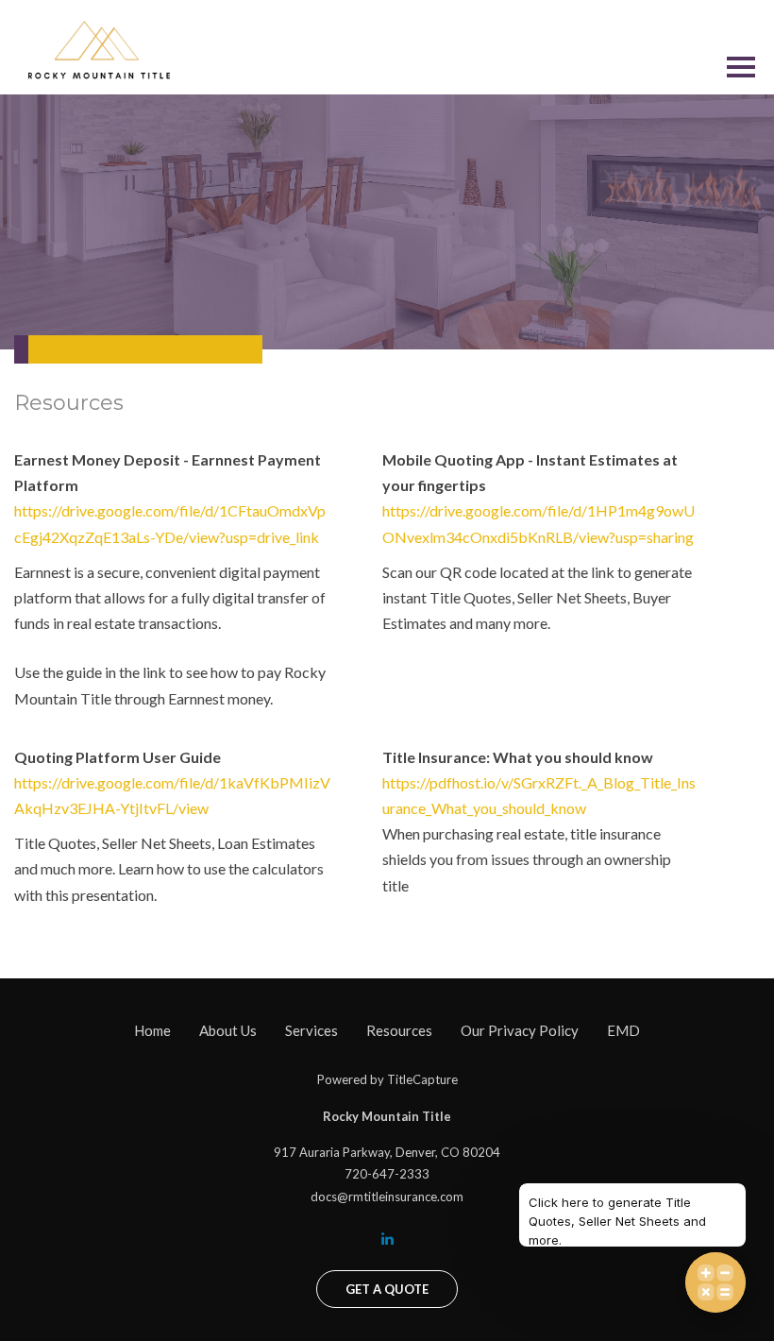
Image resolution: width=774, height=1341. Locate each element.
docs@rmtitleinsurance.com (387, 1196)
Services (311, 1030)
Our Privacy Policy (520, 1030)
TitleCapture (422, 1079)
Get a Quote (387, 1289)
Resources (399, 1030)
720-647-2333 (387, 1173)
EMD (623, 1030)
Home (152, 1030)
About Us (228, 1030)
